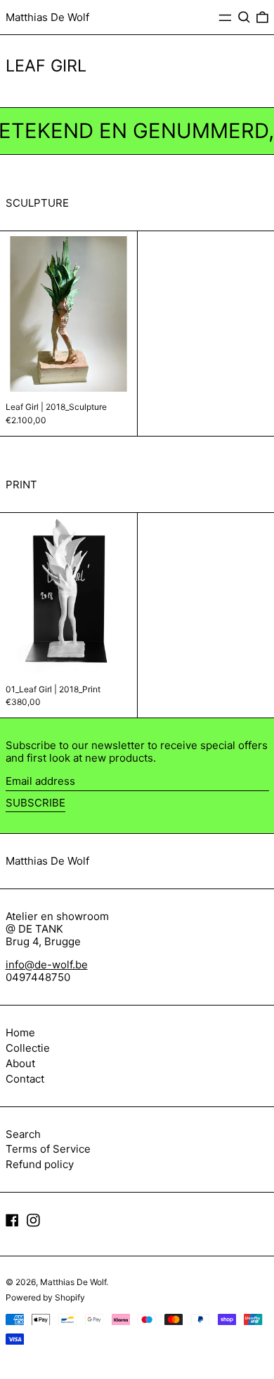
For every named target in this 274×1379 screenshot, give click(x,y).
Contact (25, 1078)
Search (23, 1134)
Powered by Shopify (45, 1297)
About (20, 1063)
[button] (244, 17)
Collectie (28, 1048)
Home (20, 1032)
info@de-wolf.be (47, 964)
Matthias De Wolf (47, 17)
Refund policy (40, 1164)
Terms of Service (48, 1148)
